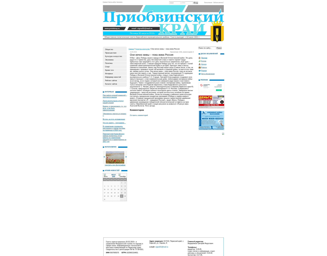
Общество (109, 49)
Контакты (119, 2)
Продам (204, 58)
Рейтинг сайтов (111, 80)
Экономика (109, 60)
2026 (113, 176)
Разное (204, 71)
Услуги (203, 64)
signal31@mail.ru (161, 247)
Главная (105, 2)
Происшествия (110, 53)
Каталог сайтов (111, 84)
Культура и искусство (113, 56)
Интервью (109, 74)
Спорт (107, 67)
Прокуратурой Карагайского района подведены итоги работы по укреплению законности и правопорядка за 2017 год (114, 137)
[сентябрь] (122, 175)
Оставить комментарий (139, 115)
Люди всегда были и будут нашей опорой (113, 102)
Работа (204, 67)
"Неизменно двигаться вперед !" (114, 115)
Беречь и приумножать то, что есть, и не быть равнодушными (114, 108)
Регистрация (208, 2)
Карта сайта (112, 2)
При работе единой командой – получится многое (115, 96)
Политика (108, 63)
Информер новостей (113, 77)
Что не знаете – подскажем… (114, 123)
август (113, 174)
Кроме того (109, 70)
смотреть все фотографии (115, 165)
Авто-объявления (208, 74)
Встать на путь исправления (114, 119)
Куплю (203, 61)
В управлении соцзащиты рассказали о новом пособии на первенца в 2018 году (114, 128)
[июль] (106, 175)
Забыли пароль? (218, 2)
